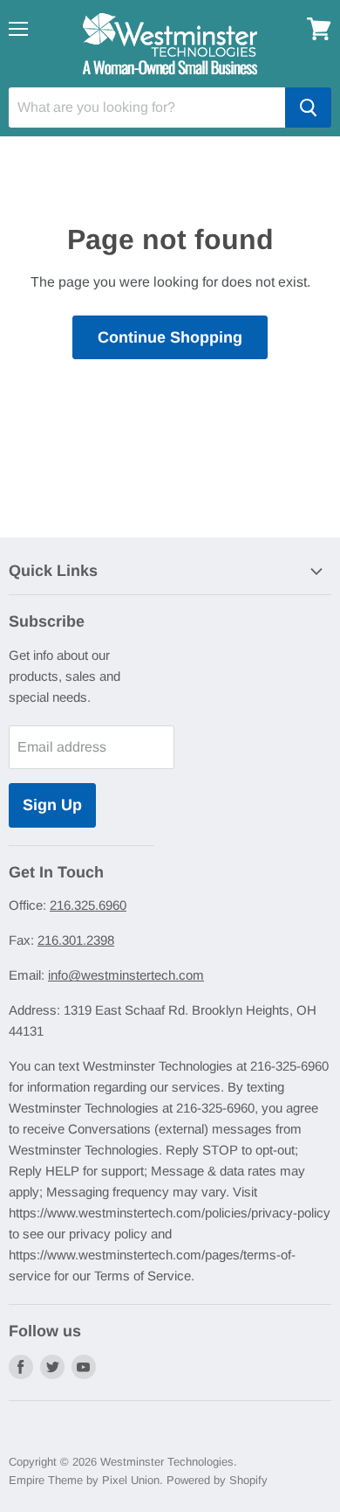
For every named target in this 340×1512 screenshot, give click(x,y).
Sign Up (52, 805)
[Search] (308, 107)
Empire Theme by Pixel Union (84, 1480)
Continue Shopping (170, 337)
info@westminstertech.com (126, 975)
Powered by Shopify (217, 1480)
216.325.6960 (88, 905)
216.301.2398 (75, 940)
